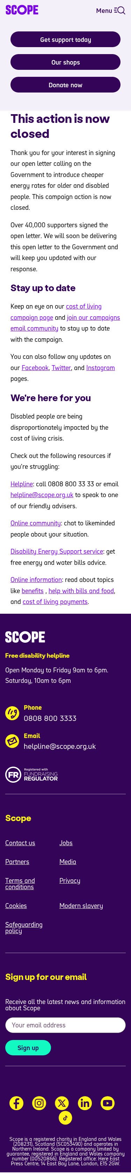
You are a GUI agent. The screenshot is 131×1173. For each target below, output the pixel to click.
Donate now (65, 85)
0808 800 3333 (50, 718)
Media (67, 861)
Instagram (100, 367)
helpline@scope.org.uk (41, 494)
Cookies (16, 905)
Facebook (35, 367)
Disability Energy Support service (56, 551)
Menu (105, 10)
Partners (17, 861)
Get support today (65, 39)
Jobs (66, 843)
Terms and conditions (20, 883)
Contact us (20, 843)
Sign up (28, 1047)
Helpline (21, 484)
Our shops (65, 62)
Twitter (61, 367)
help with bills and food (81, 590)
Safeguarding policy (24, 927)
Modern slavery (81, 905)
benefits (33, 590)
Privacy (69, 880)
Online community (35, 523)
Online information (36, 579)
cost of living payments (55, 601)
